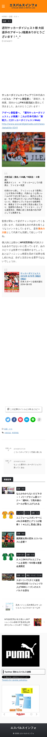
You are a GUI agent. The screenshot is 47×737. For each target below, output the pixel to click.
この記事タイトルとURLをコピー (25, 409)
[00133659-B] (23, 165)
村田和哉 (15, 433)
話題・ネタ (8, 429)
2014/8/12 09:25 (19, 461)
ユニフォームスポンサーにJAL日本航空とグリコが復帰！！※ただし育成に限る (29, 521)
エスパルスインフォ (23, 727)
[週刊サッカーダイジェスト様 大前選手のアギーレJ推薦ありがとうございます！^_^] (26, 419)
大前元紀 (8, 433)
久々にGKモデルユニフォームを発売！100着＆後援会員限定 (29, 562)
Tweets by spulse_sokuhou (14, 680)
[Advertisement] (23, 67)
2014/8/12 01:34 (19, 449)
